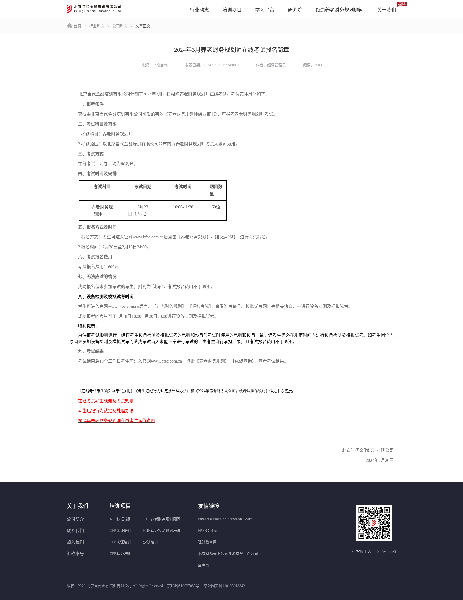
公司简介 (75, 519)
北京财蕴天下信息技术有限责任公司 (228, 554)
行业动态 (96, 25)
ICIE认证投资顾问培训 (162, 531)
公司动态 (119, 25)
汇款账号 (75, 553)
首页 (77, 25)
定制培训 (150, 542)
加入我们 (75, 542)
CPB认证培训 (121, 554)
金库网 (203, 565)
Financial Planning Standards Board (225, 519)
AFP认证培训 (121, 519)
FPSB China (207, 531)
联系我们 (75, 530)
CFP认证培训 (120, 531)
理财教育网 (207, 542)
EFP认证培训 (120, 542)
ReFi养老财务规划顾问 (162, 519)
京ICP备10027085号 (183, 586)
